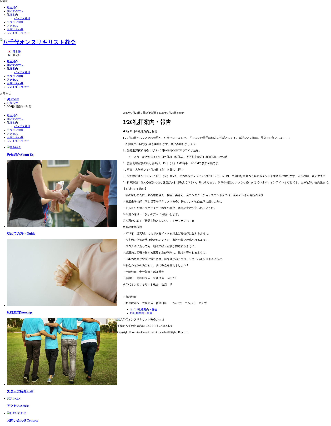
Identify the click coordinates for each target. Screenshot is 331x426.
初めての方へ (15, 11)
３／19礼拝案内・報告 (143, 309)
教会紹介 (12, 7)
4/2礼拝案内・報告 (141, 313)
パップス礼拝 (22, 18)
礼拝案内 (12, 14)
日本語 (16, 51)
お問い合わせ (15, 29)
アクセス (12, 25)
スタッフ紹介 (15, 22)
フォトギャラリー (18, 32)
